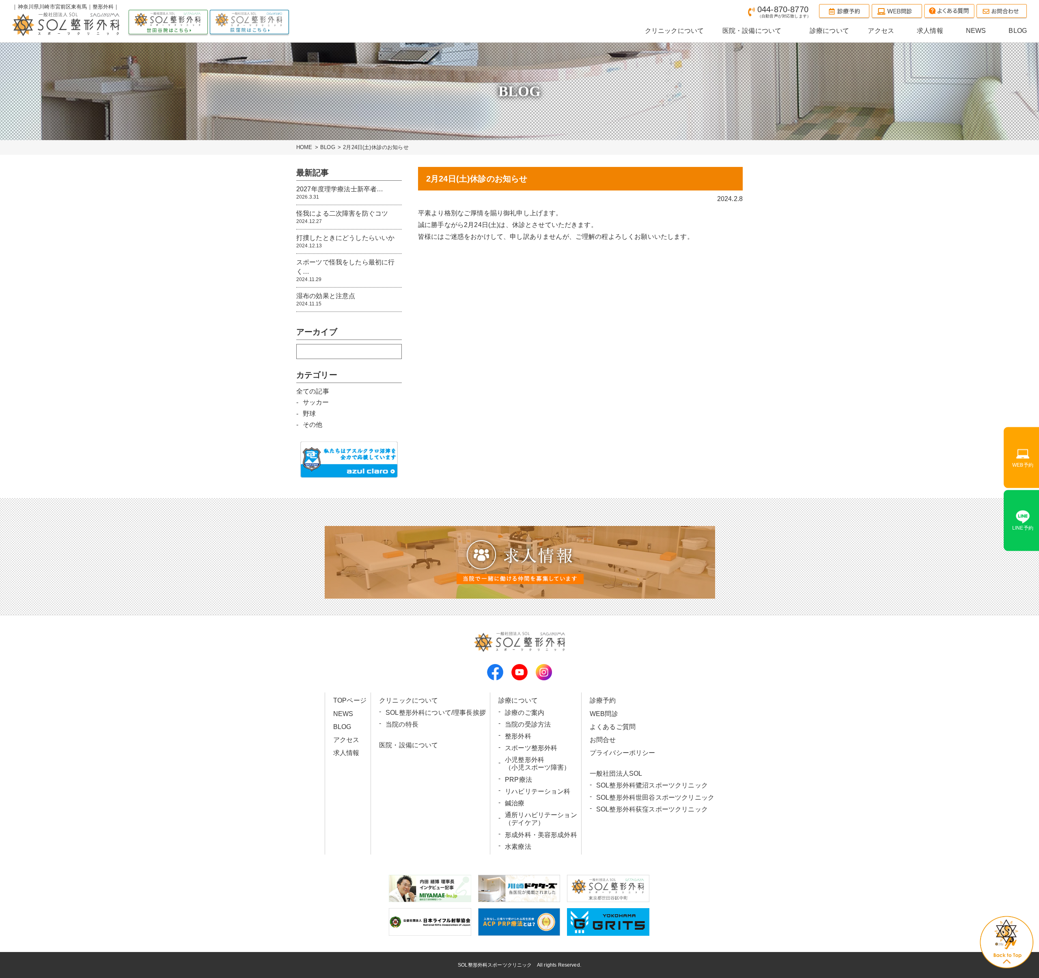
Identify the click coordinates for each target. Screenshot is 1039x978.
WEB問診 (604, 713)
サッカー (316, 402)
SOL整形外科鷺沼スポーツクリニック (652, 785)
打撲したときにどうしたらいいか (345, 241)
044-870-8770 (784, 11)
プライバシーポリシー (622, 752)
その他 (312, 424)
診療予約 (603, 700)
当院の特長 (402, 724)
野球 (309, 413)
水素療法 (518, 846)
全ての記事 (312, 391)
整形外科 (518, 736)
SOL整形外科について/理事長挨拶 (436, 712)
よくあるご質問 (613, 726)
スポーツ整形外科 (531, 747)
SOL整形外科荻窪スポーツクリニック (652, 809)
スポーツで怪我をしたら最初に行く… (345, 270)
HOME (304, 147)
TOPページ (349, 700)
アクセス (346, 739)
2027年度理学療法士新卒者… (339, 193)
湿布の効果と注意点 (325, 299)
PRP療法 (518, 779)
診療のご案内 (524, 712)
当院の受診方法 (528, 724)
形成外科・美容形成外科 (541, 834)
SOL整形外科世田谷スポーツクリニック (655, 797)
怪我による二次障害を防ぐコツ (342, 217)
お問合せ (603, 739)
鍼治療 (514, 803)
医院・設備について (408, 745)
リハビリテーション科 (538, 791)
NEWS (343, 713)
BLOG (327, 147)
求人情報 (346, 752)
